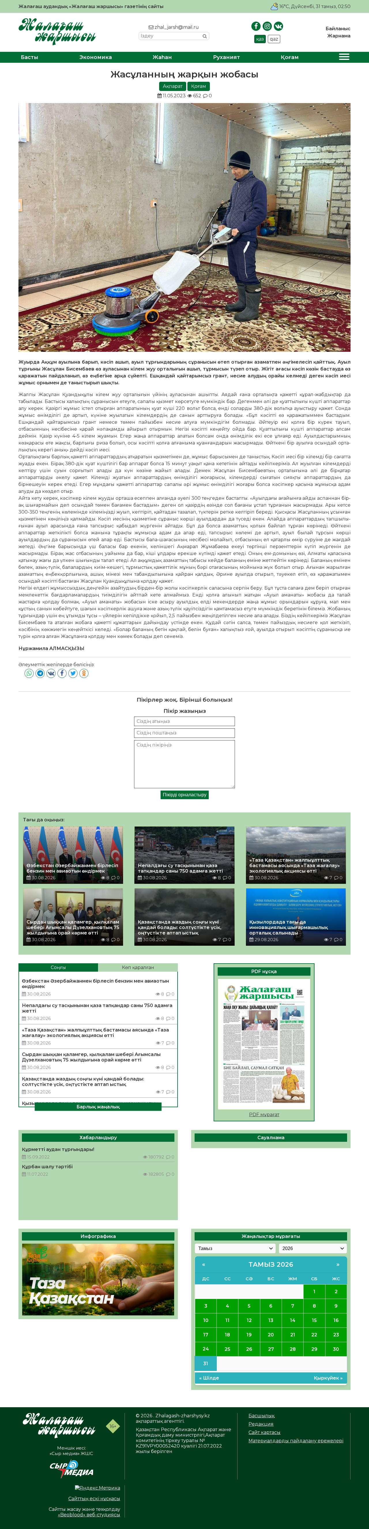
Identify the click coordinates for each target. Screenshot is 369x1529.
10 (205, 1320)
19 (249, 1335)
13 (270, 1320)
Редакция (261, 1424)
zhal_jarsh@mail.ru (176, 27)
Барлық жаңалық (98, 1107)
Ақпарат (172, 86)
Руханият (226, 57)
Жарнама (339, 36)
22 (314, 1335)
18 (227, 1335)
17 (205, 1335)
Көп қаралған (138, 967)
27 (271, 1349)
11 (227, 1320)
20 (271, 1335)
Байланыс (338, 28)
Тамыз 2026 (270, 1264)
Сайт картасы (264, 1432)
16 (336, 1320)
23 (336, 1335)
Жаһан (162, 57)
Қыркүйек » (328, 1378)
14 (292, 1320)
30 (336, 1349)
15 (314, 1320)
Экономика (96, 57)
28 (293, 1349)
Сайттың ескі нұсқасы (94, 1498)
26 (249, 1349)
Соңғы (58, 967)
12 (249, 1320)
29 (314, 1349)
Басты (29, 57)
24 (206, 1349)
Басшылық (261, 1415)
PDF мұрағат (264, 1114)
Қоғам (290, 57)
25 (227, 1349)
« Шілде (209, 1378)
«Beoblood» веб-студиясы (89, 1514)
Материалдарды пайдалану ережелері (295, 1440)
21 (292, 1335)
